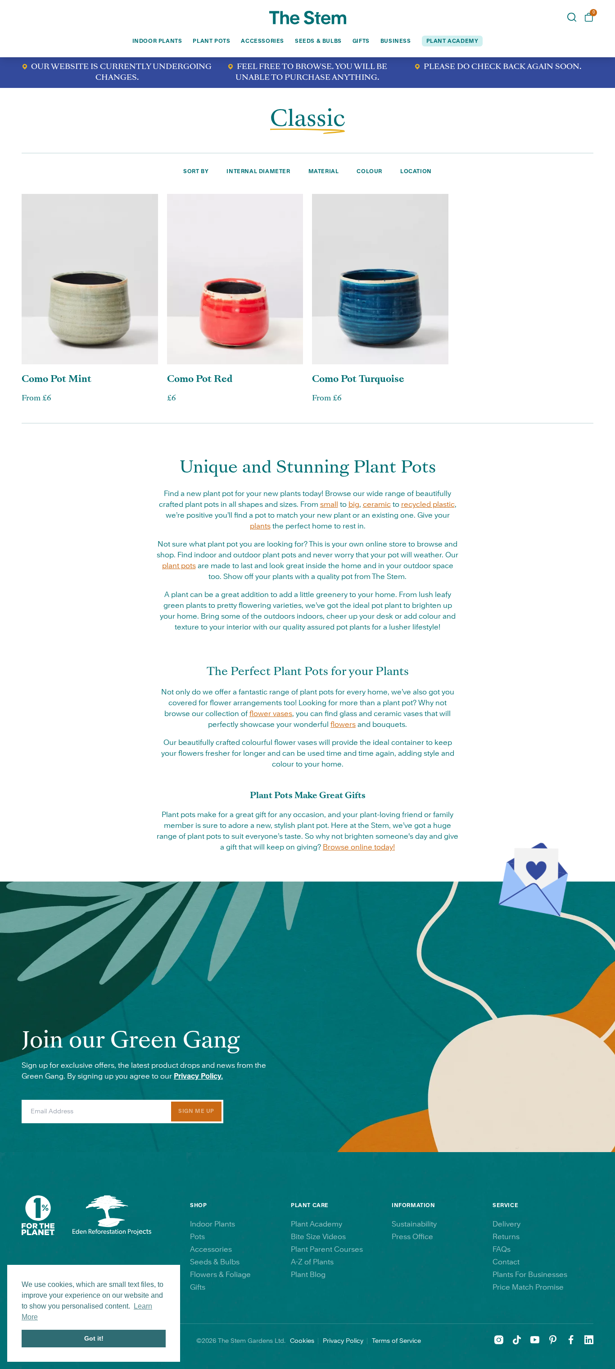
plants (260, 526)
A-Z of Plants (312, 1262)
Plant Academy (316, 1224)
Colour (369, 171)
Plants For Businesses (530, 1274)
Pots (197, 1236)
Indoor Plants (157, 41)
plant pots (179, 566)
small (329, 504)
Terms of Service (396, 1341)
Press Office (412, 1236)
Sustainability (414, 1224)
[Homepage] (308, 17)
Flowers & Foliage (220, 1274)
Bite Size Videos (318, 1236)
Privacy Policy (343, 1341)
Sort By (195, 171)
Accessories (262, 41)
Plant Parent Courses (327, 1249)
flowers (343, 724)
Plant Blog (308, 1274)
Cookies (302, 1341)
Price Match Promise (528, 1287)
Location (416, 171)
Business (395, 41)
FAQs (502, 1249)
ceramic (377, 504)
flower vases (270, 713)
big (353, 504)
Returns (506, 1236)
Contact (506, 1262)
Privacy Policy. (198, 1076)
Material (323, 171)
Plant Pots (211, 41)
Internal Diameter (258, 171)
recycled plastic (428, 504)
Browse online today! (359, 847)
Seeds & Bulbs (318, 41)
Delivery (506, 1224)
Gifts (361, 41)
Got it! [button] (94, 1338)
